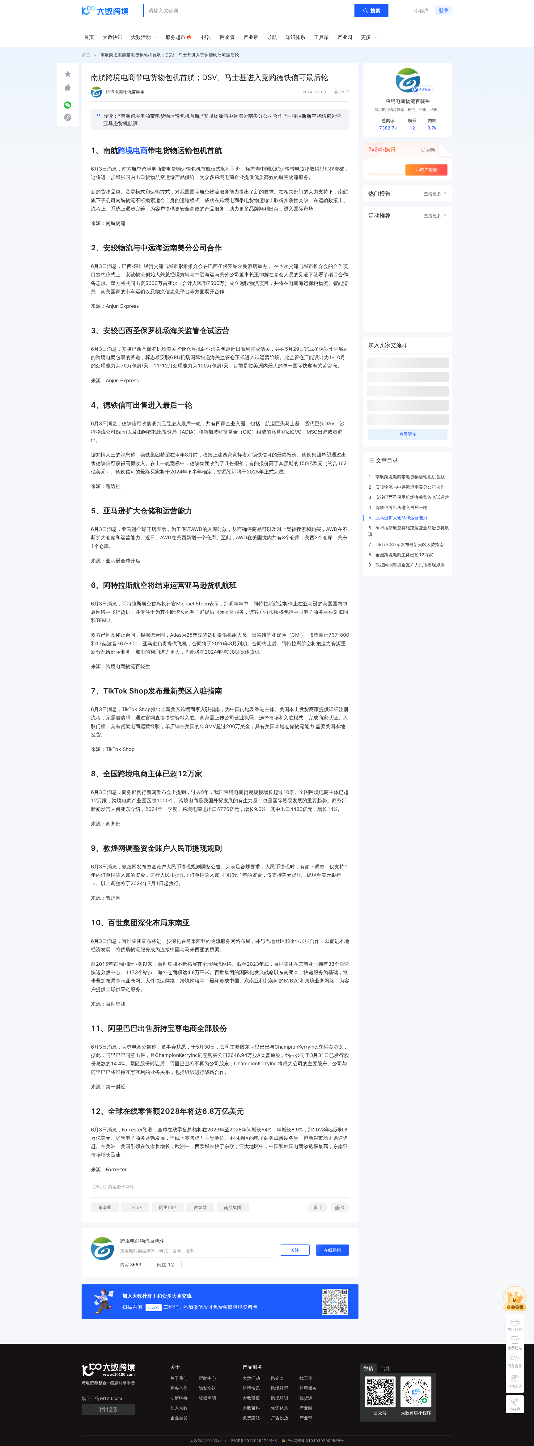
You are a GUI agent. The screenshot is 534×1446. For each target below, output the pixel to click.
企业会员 (179, 1417)
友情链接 (179, 1398)
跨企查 (277, 1378)
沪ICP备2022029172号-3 (254, 1440)
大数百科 (251, 1407)
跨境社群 (279, 1388)
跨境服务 (308, 1388)
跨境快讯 (251, 1388)
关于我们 (179, 1378)
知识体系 (279, 1407)
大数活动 (251, 1378)
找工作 (305, 1378)
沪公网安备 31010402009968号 (315, 1440)
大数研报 (251, 1398)
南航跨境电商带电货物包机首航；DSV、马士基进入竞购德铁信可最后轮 (169, 54)
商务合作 (179, 1388)
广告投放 (279, 1417)
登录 (444, 10)
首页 (86, 54)
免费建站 (251, 1417)
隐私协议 (207, 1388)
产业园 (305, 1407)
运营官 (153, 1307)
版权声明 (207, 1398)
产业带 (305, 1417)
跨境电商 (133, 150)
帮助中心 (207, 1378)
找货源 (305, 1398)
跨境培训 (279, 1398)
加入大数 (179, 1407)
